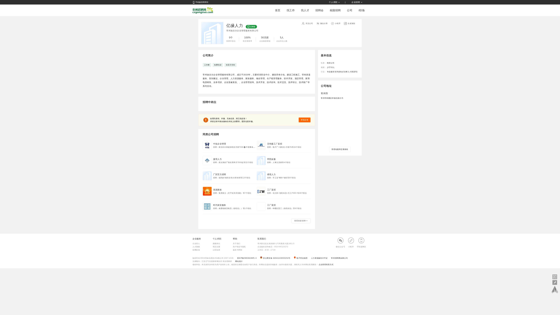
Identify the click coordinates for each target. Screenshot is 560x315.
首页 (277, 10)
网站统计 (239, 261)
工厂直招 (271, 190)
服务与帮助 (237, 250)
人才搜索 (196, 247)
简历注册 (216, 247)
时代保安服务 (219, 205)
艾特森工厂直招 (274, 144)
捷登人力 (217, 159)
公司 (349, 10)
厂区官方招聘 (219, 174)
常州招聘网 (202, 10)
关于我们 (236, 244)
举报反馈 (304, 120)
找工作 (291, 10)
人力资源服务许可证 (319, 258)
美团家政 (217, 190)
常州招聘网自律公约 (339, 258)
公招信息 (216, 250)
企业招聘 (355, 2)
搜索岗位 (216, 244)
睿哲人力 (271, 174)
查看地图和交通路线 (339, 149)
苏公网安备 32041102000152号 (277, 258)
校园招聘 (335, 10)
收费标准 (196, 250)
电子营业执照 (302, 258)
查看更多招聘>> (301, 221)
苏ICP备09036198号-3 (247, 258)
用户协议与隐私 (239, 247)
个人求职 (333, 2)
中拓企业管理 (219, 144)
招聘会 (319, 10)
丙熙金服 (271, 159)
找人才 (305, 10)
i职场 (362, 10)
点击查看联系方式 (325, 265)
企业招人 (196, 244)
